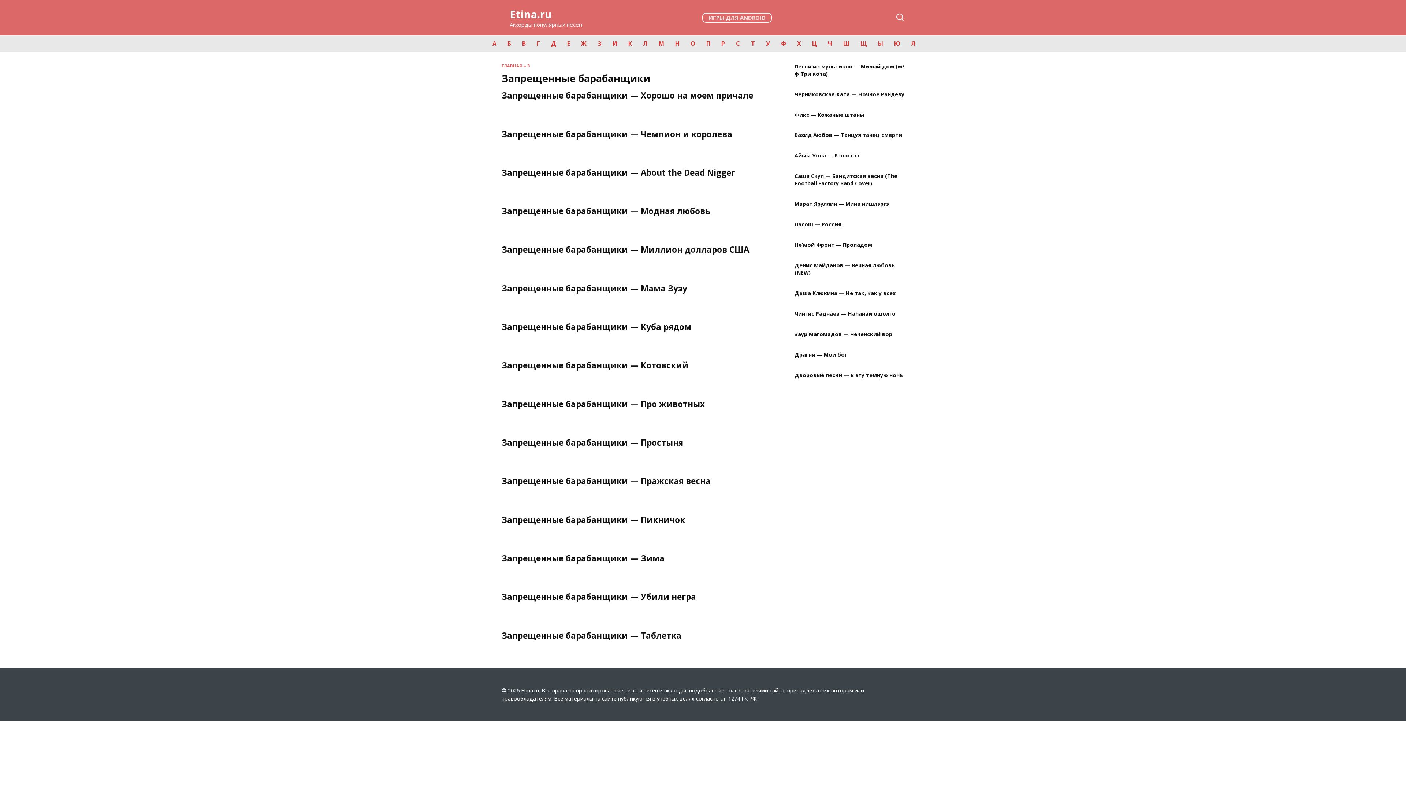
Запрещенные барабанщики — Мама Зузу (594, 288)
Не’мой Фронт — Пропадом (833, 245)
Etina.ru (531, 14)
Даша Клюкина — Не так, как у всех (845, 293)
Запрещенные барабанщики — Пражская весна (606, 481)
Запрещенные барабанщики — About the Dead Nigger (618, 172)
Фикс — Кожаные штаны (829, 114)
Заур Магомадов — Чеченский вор (843, 334)
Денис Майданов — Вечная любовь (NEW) (845, 269)
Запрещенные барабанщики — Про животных (603, 404)
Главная (512, 65)
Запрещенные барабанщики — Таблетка (591, 635)
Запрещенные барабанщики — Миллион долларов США (625, 250)
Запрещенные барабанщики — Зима (583, 558)
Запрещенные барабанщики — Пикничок (593, 520)
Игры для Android (737, 17)
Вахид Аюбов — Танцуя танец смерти (848, 135)
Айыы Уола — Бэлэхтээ (827, 155)
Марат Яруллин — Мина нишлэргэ (842, 204)
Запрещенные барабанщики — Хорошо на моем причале (627, 95)
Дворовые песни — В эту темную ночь (849, 375)
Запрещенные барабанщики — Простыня (592, 442)
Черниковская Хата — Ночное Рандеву (849, 94)
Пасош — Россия (818, 224)
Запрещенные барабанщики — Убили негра (599, 597)
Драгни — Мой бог (821, 354)
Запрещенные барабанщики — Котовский (595, 365)
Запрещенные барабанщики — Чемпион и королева (617, 134)
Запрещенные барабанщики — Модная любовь (606, 211)
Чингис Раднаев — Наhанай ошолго (845, 313)
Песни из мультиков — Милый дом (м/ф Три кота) (849, 70)
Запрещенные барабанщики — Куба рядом (596, 327)
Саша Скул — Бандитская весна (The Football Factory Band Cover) (846, 180)
